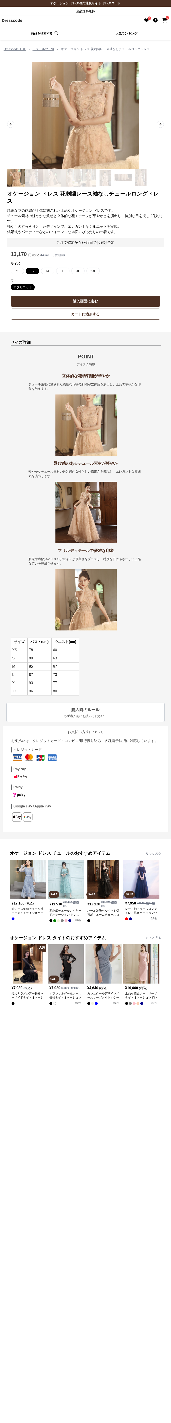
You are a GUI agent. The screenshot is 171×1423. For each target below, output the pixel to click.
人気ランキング (126, 33)
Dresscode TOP (15, 49)
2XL (93, 271)
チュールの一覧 (43, 49)
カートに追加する (85, 314)
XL (78, 271)
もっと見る (153, 853)
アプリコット (22, 287)
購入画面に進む (85, 301)
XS (17, 271)
